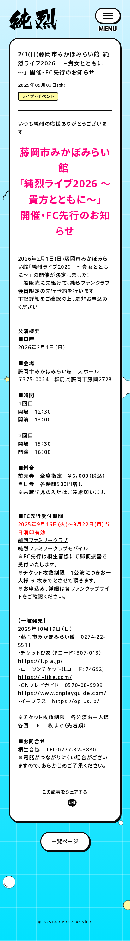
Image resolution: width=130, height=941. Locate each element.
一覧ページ (65, 841)
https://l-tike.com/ (45, 677)
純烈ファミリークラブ (43, 540)
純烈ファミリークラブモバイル (53, 548)
